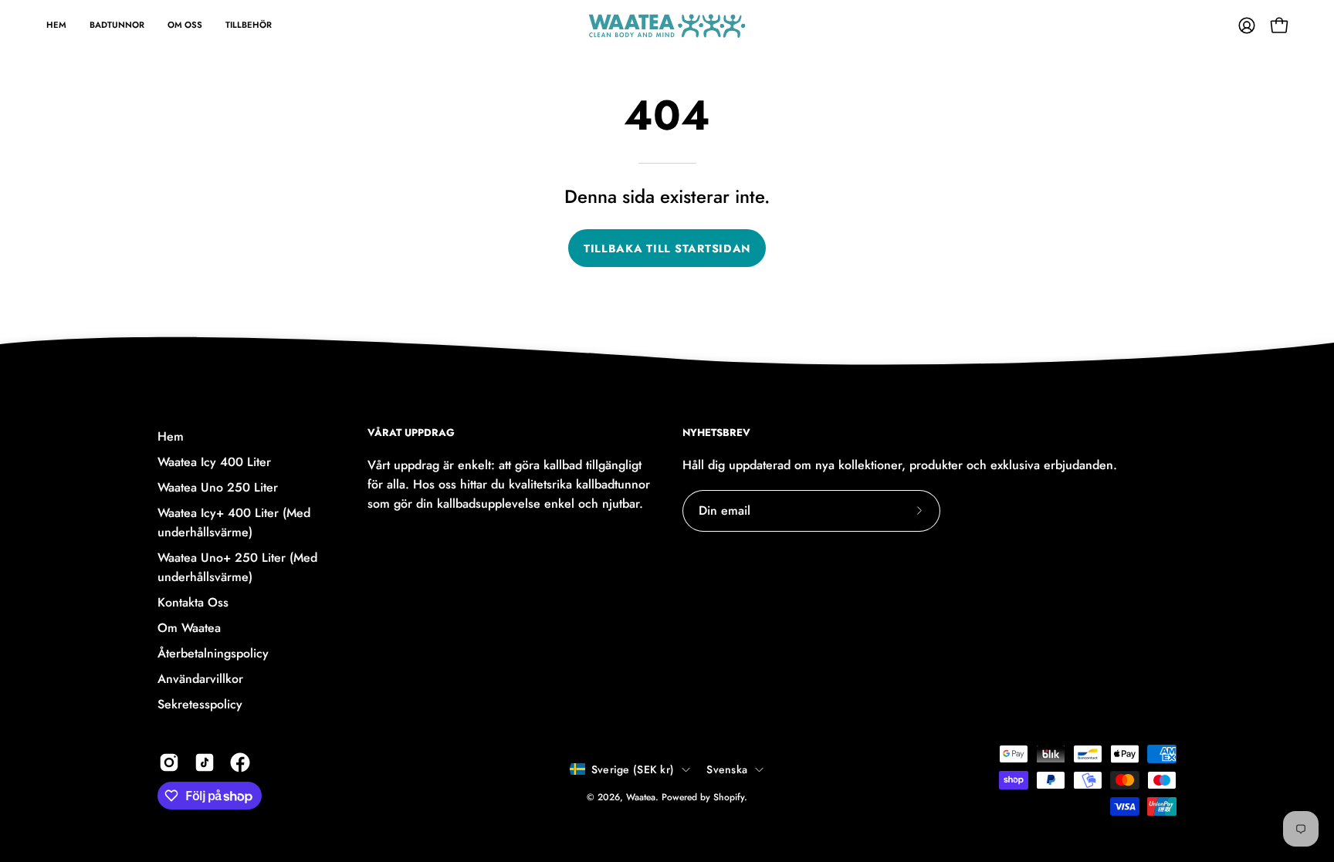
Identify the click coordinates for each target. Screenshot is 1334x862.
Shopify (728, 797)
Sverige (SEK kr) (632, 769)
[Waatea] (667, 25)
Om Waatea (189, 628)
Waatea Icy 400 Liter (214, 462)
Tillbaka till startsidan (667, 248)
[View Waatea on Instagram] (169, 762)
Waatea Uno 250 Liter (217, 487)
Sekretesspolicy (199, 704)
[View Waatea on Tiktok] (204, 762)
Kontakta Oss (193, 602)
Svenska (726, 769)
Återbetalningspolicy (213, 653)
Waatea (640, 797)
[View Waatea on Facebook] (240, 762)
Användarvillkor (200, 679)
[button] (185, 25)
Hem (170, 436)
